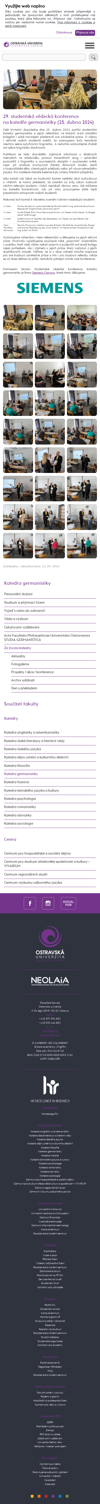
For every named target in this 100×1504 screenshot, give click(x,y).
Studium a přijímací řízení (24, 602)
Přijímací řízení (50, 1259)
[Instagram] (48, 903)
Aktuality (18, 656)
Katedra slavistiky (18, 815)
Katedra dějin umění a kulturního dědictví (36, 757)
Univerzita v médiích (50, 1476)
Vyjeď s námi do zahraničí (24, 611)
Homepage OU (50, 1114)
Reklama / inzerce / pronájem (50, 1446)
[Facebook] (30, 903)
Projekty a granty (50, 1396)
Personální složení (18, 594)
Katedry (11, 718)
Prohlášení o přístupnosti (50, 1426)
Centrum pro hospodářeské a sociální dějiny (50, 1179)
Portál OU (50, 1305)
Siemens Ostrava (43, 272)
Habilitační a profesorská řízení (50, 1400)
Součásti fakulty (21, 704)
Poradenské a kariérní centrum (50, 1233)
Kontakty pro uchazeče (50, 1287)
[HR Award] (50, 1089)
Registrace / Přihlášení (50, 1367)
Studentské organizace (50, 1341)
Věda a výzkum (16, 619)
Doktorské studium (50, 1271)
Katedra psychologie (20, 799)
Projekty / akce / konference (32, 672)
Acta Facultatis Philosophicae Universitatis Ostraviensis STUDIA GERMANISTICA (47, 638)
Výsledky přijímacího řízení (50, 1263)
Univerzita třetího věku (50, 1442)
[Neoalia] (50, 981)
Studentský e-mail (50, 1309)
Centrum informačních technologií (50, 1225)
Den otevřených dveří (50, 1279)
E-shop (50, 1430)
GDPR (50, 1422)
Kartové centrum (50, 1229)
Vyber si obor (50, 1255)
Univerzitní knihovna (50, 1209)
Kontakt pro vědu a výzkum (50, 1404)
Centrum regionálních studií (25, 874)
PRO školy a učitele (50, 1434)
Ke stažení (50, 1480)
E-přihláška (50, 1251)
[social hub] (68, 903)
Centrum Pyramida (50, 1217)
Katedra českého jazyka (22, 749)
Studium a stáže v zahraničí (50, 1321)
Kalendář (50, 1484)
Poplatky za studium (50, 1329)
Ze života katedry (17, 648)
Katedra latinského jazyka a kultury (31, 790)
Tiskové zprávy (50, 1468)
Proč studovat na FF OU (50, 1275)
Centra (10, 839)
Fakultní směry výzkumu (50, 1392)
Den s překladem (24, 688)
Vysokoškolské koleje (50, 1221)
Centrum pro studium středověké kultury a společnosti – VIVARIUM (50, 1183)
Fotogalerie (20, 664)
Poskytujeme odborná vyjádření (50, 1472)
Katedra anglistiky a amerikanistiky (31, 732)
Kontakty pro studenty (50, 1345)
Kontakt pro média (50, 1464)
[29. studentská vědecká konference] (18, 317)
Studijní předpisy (50, 1337)
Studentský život (50, 1283)
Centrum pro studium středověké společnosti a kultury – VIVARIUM (47, 864)
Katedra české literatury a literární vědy (34, 741)
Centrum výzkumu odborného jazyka (33, 882)
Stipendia (50, 1325)
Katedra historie (16, 782)
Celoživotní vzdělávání (21, 627)
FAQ (50, 1371)
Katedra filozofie (17, 766)
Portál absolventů (50, 1363)
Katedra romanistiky (20, 807)
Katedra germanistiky (27, 583)
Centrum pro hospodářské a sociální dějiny (37, 853)
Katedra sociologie (18, 823)
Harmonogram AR (50, 1317)
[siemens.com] (50, 288)
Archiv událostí (23, 680)
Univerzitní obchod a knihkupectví (50, 1213)
